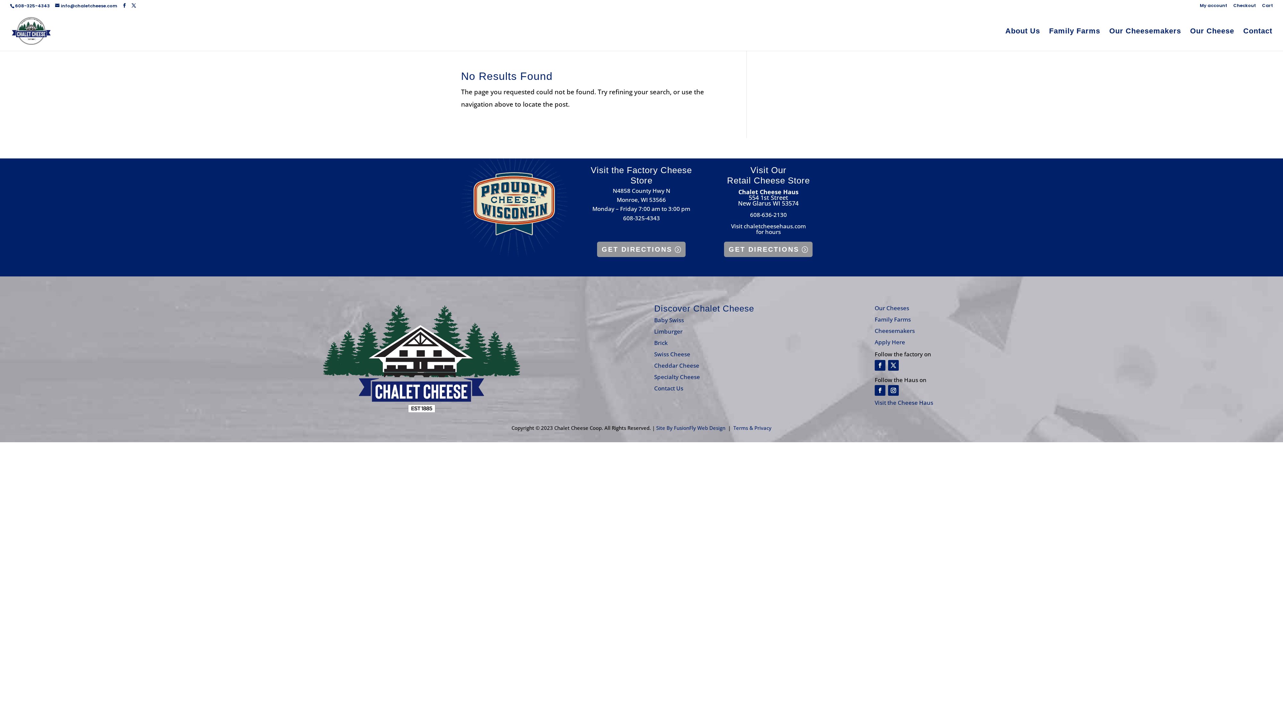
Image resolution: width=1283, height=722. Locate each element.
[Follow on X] (893, 365)
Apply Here (890, 342)
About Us (1022, 32)
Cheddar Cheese (676, 365)
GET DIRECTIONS (637, 249)
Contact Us (668, 388)
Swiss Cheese (672, 354)
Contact (1257, 32)
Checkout (1244, 6)
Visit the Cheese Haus (904, 402)
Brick (661, 343)
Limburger (668, 331)
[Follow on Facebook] (880, 365)
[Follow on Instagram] (893, 390)
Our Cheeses (892, 308)
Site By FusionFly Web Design (690, 428)
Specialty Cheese (677, 377)
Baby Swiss (669, 320)
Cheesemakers (895, 331)
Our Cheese (1212, 32)
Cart (1267, 6)
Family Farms (1074, 32)
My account (1213, 6)
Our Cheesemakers (1145, 32)
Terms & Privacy (752, 428)
